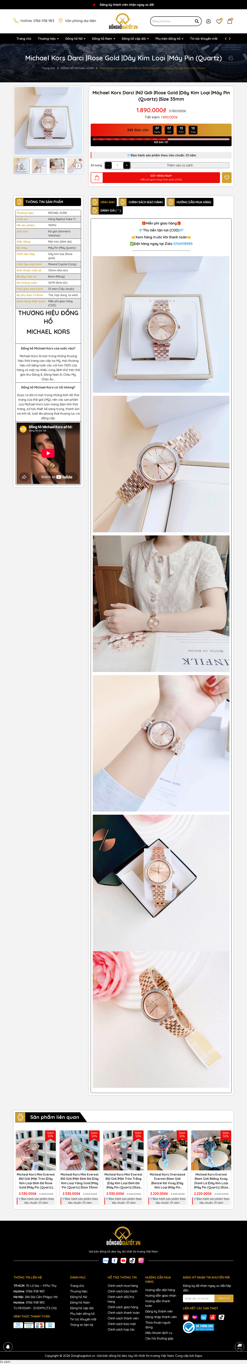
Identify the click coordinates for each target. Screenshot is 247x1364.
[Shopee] (186, 1317)
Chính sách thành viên (123, 1318)
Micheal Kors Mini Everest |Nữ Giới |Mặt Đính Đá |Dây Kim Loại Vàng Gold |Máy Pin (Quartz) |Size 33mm (80, 1180)
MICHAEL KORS (57, 213)
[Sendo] (213, 1317)
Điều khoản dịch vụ (158, 1333)
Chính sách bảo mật (122, 1324)
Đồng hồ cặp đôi (134, 39)
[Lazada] (195, 1317)
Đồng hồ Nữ (74, 39)
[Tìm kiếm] (197, 21)
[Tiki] (204, 1317)
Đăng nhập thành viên (161, 1317)
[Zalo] (106, 1260)
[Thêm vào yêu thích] (227, 177)
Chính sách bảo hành (122, 1291)
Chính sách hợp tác (121, 1329)
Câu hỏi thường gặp (159, 1338)
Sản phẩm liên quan (54, 1117)
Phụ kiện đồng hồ (168, 39)
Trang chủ (23, 39)
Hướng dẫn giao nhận (160, 1295)
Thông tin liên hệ (81, 1325)
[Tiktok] (132, 1260)
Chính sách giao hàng (123, 1307)
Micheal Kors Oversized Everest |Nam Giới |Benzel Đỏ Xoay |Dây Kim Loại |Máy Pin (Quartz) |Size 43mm (167, 1181)
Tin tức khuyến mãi (203, 39)
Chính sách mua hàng (123, 1286)
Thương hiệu (47, 39)
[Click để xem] (48, 121)
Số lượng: (96, 165)
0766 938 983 (43, 21)
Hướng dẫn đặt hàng (160, 1290)
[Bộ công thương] (208, 1327)
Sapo (198, 1356)
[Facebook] (115, 1260)
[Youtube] (123, 1260)
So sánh (5, 1362)
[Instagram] (141, 1260)
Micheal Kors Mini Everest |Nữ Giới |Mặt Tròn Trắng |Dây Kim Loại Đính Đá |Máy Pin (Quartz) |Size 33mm (123, 1181)
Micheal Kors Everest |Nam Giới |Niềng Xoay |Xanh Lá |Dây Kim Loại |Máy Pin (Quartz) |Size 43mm (211, 1181)
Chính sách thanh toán (124, 1313)
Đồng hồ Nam (102, 39)
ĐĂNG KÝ (224, 1298)
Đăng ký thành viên (159, 1311)
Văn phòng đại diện (80, 21)
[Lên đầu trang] (239, 1336)
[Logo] (124, 21)
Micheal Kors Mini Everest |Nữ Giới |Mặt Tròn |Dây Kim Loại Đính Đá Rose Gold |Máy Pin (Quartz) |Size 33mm (36, 1181)
